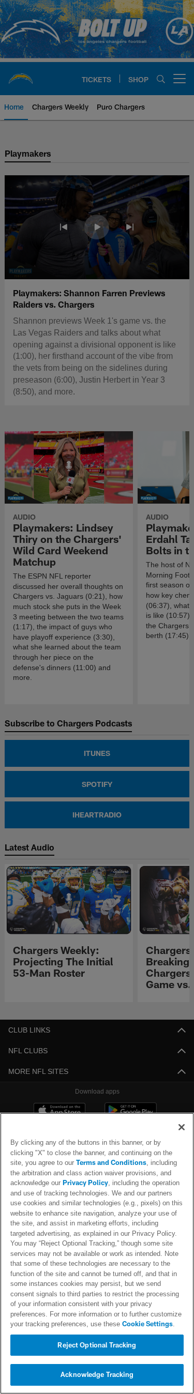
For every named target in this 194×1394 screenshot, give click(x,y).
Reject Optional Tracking (96, 1345)
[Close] (181, 1127)
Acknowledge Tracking (97, 1374)
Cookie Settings (103, 1324)
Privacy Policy (84, 1182)
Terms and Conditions (82, 1162)
